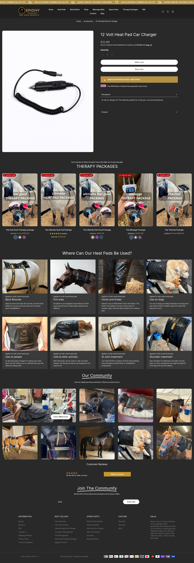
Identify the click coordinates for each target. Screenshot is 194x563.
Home (79, 21)
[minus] (103, 54)
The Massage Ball (61, 535)
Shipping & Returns (25, 535)
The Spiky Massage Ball (64, 532)
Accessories (88, 21)
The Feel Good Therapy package (20, 230)
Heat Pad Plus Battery (95, 521)
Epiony (69, 556)
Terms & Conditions (25, 542)
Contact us (22, 532)
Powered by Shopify (80, 556)
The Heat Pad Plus (62, 525)
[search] (162, 11)
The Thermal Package (174, 230)
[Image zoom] (47, 91)
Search (21, 521)
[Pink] (92, 237)
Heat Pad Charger (93, 532)
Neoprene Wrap (93, 539)
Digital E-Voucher (61, 542)
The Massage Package (135, 230)
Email (60, 502)
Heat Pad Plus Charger (95, 528)
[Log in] (167, 11)
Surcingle (90, 535)
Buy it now (139, 69)
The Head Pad (60, 521)
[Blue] (15, 237)
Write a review (117, 474)
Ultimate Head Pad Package (65, 528)
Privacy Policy (23, 539)
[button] (139, 62)
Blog (120, 528)
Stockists (122, 521)
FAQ (19, 528)
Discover (122, 525)
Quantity (105, 50)
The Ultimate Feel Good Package (97, 230)
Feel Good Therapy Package (65, 539)
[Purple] (24, 237)
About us (21, 525)
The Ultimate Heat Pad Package (58, 230)
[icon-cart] (172, 11)
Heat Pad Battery (93, 525)
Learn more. (143, 86)
